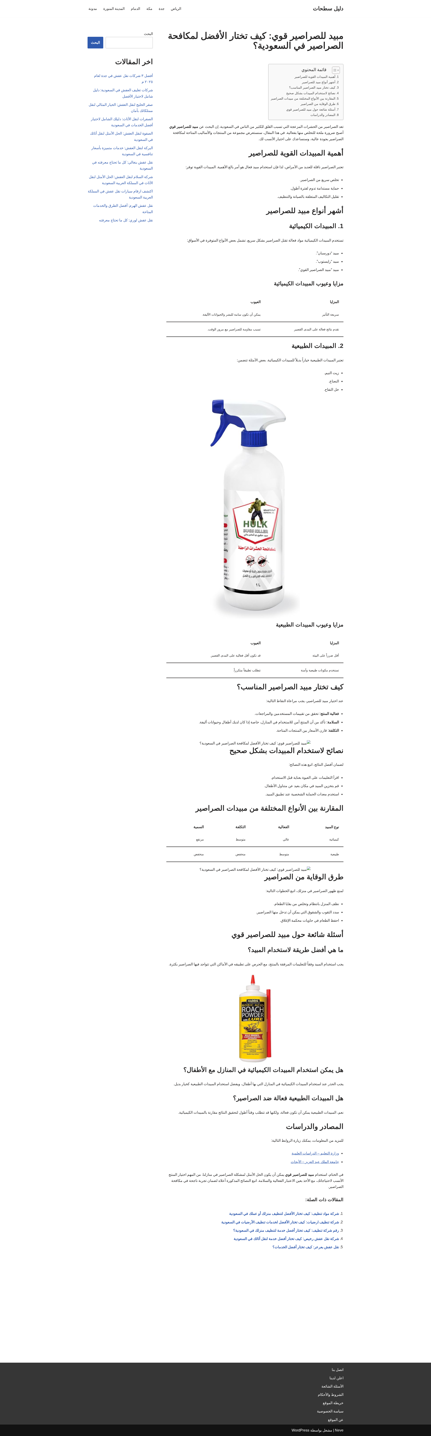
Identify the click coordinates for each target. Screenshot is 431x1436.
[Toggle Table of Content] (334, 70)
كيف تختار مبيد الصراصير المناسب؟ (312, 87)
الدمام (135, 9)
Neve (339, 1430)
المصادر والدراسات (322, 115)
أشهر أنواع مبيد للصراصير (318, 82)
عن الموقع (335, 1420)
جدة (162, 9)
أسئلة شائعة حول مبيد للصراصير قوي (310, 109)
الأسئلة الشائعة (332, 1386)
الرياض (176, 9)
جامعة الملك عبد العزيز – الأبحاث (315, 1162)
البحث (148, 34)
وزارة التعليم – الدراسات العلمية (315, 1153)
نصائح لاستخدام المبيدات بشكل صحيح (310, 93)
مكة (149, 9)
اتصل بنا (337, 1370)
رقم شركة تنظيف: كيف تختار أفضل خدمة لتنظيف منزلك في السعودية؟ (286, 1230)
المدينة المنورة (114, 9)
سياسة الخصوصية (330, 1411)
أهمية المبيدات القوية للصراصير (315, 77)
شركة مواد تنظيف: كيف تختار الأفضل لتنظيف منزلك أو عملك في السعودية (284, 1214)
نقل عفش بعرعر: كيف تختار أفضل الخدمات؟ (306, 1247)
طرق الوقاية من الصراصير (318, 104)
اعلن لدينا (336, 1378)
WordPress (300, 1430)
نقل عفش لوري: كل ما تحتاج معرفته (126, 220)
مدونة (92, 9)
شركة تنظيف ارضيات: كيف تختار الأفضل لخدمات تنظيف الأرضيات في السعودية (280, 1222)
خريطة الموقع (333, 1403)
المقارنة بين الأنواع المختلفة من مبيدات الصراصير (303, 98)
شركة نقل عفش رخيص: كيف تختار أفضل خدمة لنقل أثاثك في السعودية (286, 1239)
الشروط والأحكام (330, 1395)
